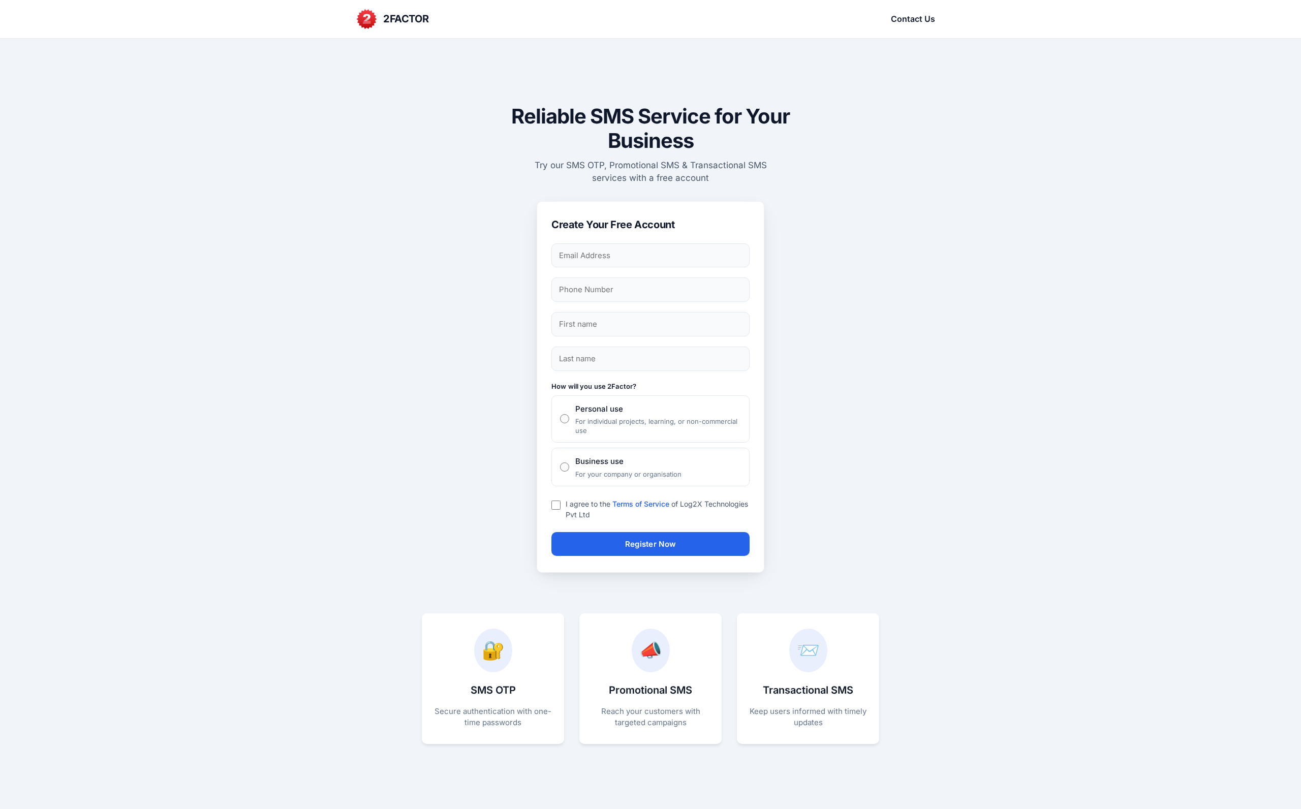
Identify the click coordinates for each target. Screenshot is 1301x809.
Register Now (650, 544)
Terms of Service (640, 504)
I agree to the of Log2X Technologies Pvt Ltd (657, 509)
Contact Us (913, 19)
